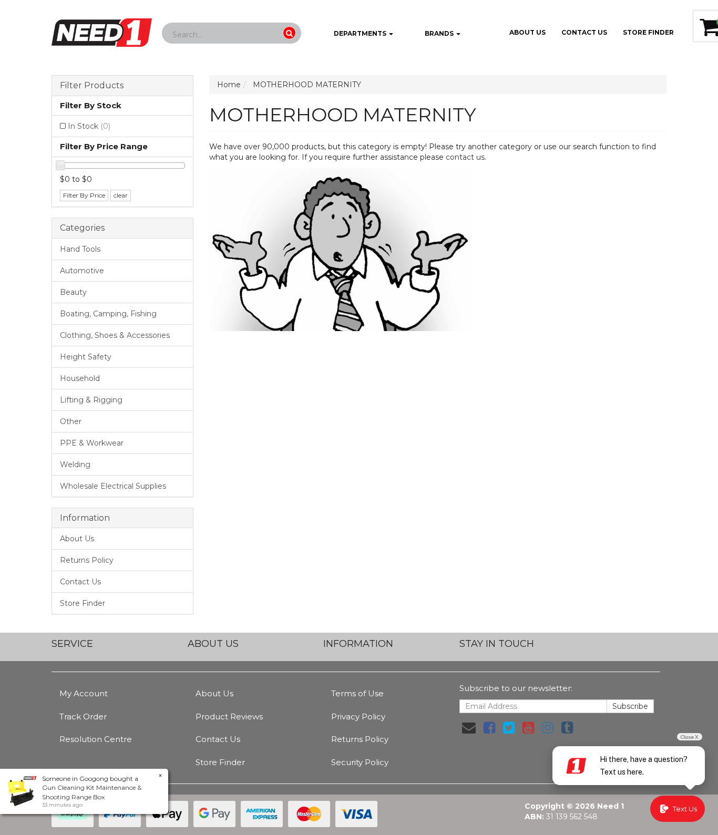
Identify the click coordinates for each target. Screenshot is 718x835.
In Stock (89, 126)
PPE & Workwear (92, 443)
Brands (439, 33)
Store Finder (82, 603)
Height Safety (85, 357)
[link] (489, 727)
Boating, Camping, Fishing (108, 313)
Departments (360, 33)
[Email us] (469, 727)
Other (70, 421)
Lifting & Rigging (91, 400)
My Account (83, 693)
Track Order (83, 716)
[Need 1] (102, 29)
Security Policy (359, 762)
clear (121, 195)
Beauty (73, 292)
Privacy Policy (358, 716)
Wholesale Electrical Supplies (113, 486)
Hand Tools (80, 249)
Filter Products (92, 85)
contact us (465, 157)
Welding (75, 464)
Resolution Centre (95, 739)
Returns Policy (87, 560)
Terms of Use (357, 693)
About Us (527, 32)
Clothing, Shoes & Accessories (115, 335)
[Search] (289, 32)
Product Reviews (229, 716)
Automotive (82, 270)
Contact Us (584, 32)
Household (80, 378)
